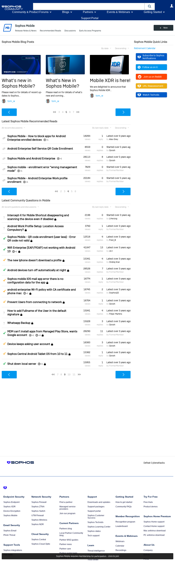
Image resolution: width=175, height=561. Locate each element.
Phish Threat (9, 535)
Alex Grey (113, 139)
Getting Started (153, 12)
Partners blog (65, 528)
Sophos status (94, 531)
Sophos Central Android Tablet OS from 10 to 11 (37, 354)
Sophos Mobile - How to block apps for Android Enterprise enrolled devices (36, 138)
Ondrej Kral (114, 262)
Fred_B (112, 240)
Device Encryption (11, 511)
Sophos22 (114, 292)
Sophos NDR (37, 524)
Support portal (94, 511)
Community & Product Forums (30, 12)
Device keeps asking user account (28, 344)
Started (118, 147)
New (165, 27)
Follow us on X (150, 67)
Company (148, 550)
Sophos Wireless (39, 520)
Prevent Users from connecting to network (34, 302)
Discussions (70, 30)
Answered (4, 238)
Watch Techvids (151, 94)
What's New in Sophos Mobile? (62, 83)
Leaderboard (122, 526)
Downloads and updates (99, 502)
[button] (150, 6)
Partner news (65, 544)
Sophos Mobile (10, 515)
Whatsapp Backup (18, 323)
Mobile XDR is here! (110, 80)
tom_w (11, 101)
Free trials (148, 502)
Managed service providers (67, 507)
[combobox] (88, 6)
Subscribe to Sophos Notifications (153, 57)
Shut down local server (21, 364)
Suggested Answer (4, 259)
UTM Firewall (37, 515)
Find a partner (65, 502)
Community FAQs (124, 506)
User (171, 6)
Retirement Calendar (145, 48)
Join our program (67, 513)
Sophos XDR (9, 506)
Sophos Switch (38, 511)
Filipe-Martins (115, 314)
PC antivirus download (154, 535)
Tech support (93, 535)
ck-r (111, 251)
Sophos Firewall (38, 502)
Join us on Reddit (152, 76)
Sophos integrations (12, 550)
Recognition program (125, 522)
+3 (39, 335)
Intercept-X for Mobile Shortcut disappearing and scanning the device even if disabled (38, 217)
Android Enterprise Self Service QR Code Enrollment (40, 148)
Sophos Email (9, 530)
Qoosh (112, 150)
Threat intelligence (96, 551)
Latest (118, 135)
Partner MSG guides (68, 540)
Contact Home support (154, 526)
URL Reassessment (153, 85)
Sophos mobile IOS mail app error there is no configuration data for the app (35, 280)
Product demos (151, 506)
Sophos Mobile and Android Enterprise (31, 158)
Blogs (65, 12)
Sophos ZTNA (37, 506)
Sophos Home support (154, 522)
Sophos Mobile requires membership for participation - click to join (87, 556)
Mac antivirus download (155, 530)
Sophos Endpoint (11, 502)
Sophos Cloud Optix (40, 544)
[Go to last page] (78, 112)
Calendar (120, 546)
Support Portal (89, 18)
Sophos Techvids (95, 522)
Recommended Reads (50, 30)
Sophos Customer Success (96, 516)
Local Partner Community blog (71, 534)
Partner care (65, 549)
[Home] (17, 7)
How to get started (124, 502)
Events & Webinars (118, 12)
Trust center (93, 559)
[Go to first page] (54, 112)
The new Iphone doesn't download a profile (34, 260)
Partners (88, 12)
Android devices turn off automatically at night (36, 270)
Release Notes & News (25, 30)
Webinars (120, 541)
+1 (16, 251)
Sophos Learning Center (99, 527)
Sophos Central (38, 539)
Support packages (96, 506)
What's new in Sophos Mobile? (18, 83)
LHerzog (113, 218)
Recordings (121, 550)
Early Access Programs (90, 30)
